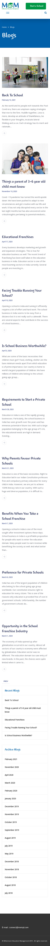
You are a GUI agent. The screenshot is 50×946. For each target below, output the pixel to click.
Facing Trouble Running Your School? (22, 293)
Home (4, 27)
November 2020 (12, 767)
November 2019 (12, 814)
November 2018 (12, 869)
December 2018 (12, 861)
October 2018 (11, 877)
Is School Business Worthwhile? (24, 346)
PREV (6, 681)
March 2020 (10, 783)
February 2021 (11, 759)
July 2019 (9, 845)
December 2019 (12, 806)
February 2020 (11, 790)
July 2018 (9, 893)
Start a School (35, 6)
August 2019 (10, 838)
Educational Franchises (17, 237)
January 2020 (10, 798)
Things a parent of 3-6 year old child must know (23, 184)
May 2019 (9, 853)
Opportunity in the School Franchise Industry (20, 628)
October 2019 (11, 822)
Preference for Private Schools (23, 572)
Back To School (12, 95)
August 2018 (10, 885)
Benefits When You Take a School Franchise (20, 516)
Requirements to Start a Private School (23, 402)
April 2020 (9, 775)
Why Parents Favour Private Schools (21, 460)
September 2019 (12, 830)
